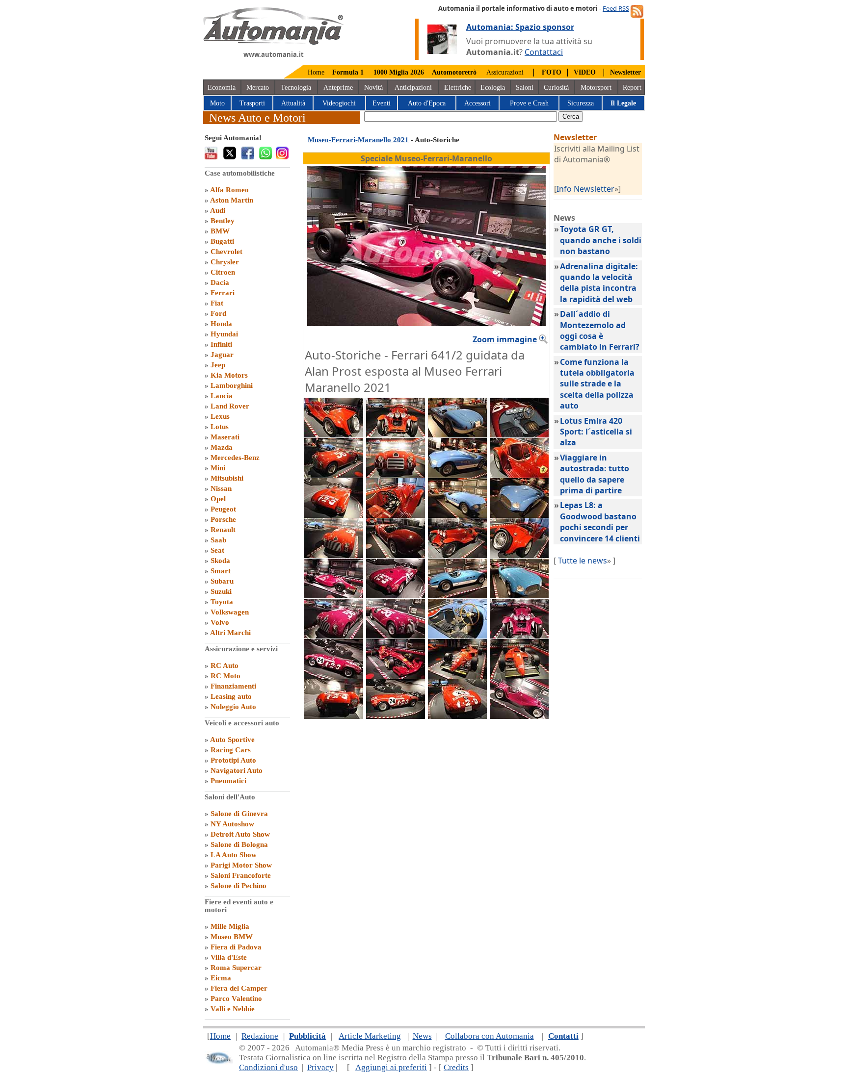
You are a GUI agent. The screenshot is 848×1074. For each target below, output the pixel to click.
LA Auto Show (234, 855)
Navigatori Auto (237, 770)
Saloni (524, 87)
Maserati (225, 437)
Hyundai (224, 334)
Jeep (218, 365)
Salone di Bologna (239, 844)
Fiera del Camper (239, 988)
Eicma (221, 978)
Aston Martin (231, 200)
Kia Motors (229, 375)
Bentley (223, 221)
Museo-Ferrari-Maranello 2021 (358, 140)
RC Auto (224, 665)
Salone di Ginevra (239, 814)
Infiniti (221, 344)
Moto (217, 103)
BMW (220, 231)
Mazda (222, 447)
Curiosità (556, 87)
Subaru (222, 581)
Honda (221, 324)
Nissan (221, 488)
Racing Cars (231, 750)
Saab (218, 540)
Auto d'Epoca (427, 103)
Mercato (257, 87)
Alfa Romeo (229, 190)
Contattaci (544, 52)
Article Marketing (370, 1036)
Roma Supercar (236, 968)
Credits (456, 1067)
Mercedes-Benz (235, 457)
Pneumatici (228, 781)
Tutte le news (582, 560)
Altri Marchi (230, 633)
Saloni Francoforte (241, 875)
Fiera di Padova (236, 947)
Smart (221, 571)
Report (632, 87)
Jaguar (222, 354)
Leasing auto (231, 696)
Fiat (217, 303)
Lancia (222, 396)
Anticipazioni (413, 87)
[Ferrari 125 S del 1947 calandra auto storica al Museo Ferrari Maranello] (395, 474)
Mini (218, 468)
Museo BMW (232, 937)
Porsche (223, 519)
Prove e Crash (529, 103)
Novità (373, 87)
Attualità (293, 103)
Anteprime (338, 87)
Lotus (220, 427)
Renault (223, 530)
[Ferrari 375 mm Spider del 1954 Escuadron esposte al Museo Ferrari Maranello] (395, 595)
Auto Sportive (232, 739)
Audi (217, 210)
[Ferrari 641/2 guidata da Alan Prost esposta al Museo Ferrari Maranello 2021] (333, 595)
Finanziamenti (233, 686)
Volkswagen (230, 612)
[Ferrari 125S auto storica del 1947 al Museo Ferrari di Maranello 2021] (333, 555)
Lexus (220, 416)
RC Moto (225, 676)
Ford (218, 313)
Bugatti (222, 241)
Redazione (259, 1036)
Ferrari (223, 293)
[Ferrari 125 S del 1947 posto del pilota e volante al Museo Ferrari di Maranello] (519, 434)
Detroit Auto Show (240, 834)
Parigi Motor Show (241, 865)
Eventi (381, 103)
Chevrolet (226, 252)
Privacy (320, 1067)
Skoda (220, 560)
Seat (217, 550)
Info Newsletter (585, 188)
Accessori (477, 103)
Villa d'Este (229, 957)
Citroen (223, 272)
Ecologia (492, 87)
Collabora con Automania (489, 1036)
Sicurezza (580, 103)
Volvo (220, 622)
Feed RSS (616, 8)
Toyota (222, 602)
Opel (218, 499)
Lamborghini (232, 385)
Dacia (220, 282)
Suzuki (221, 591)
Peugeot (223, 509)
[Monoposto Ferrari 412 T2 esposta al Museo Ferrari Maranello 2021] (457, 675)
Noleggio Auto (233, 707)
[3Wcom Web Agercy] (219, 1062)
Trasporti (252, 103)
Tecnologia (296, 87)
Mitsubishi (227, 478)
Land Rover (230, 406)
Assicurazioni (505, 72)
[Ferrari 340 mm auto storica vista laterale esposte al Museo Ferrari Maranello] (457, 595)
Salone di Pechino (238, 886)
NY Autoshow (232, 824)
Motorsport (596, 87)
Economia (222, 87)
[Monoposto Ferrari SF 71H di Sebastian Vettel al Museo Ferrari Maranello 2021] (395, 675)
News (422, 1036)
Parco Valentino (236, 998)
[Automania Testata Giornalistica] (273, 42)
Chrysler (225, 262)
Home (316, 72)
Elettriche (457, 87)
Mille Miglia (230, 926)
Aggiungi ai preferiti (391, 1067)
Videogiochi (339, 103)
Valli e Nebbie (233, 1009)
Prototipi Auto (233, 760)
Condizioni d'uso (268, 1067)
